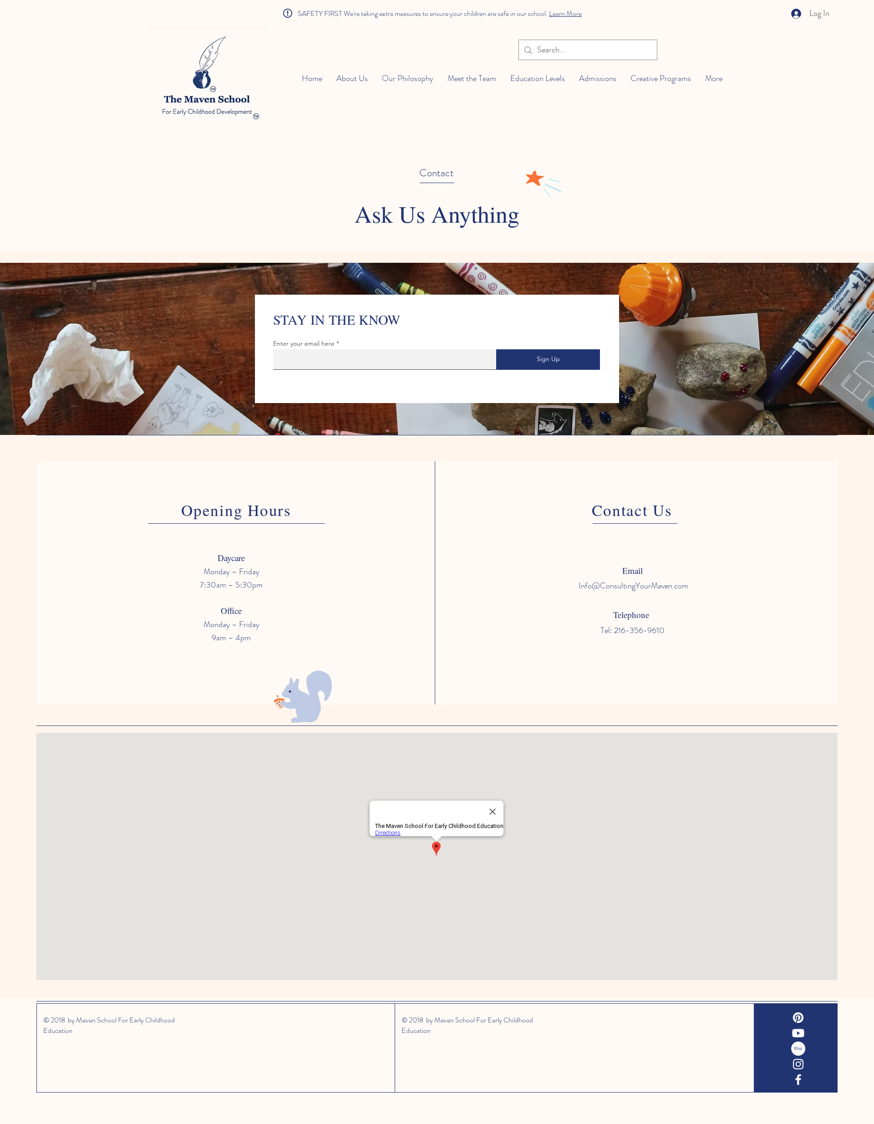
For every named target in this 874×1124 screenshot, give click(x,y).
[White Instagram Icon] (798, 1064)
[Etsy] (798, 1049)
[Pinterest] (798, 1018)
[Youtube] (798, 1033)
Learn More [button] (565, 13)
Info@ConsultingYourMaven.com (633, 586)
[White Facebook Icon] (798, 1080)
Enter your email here (304, 343)
